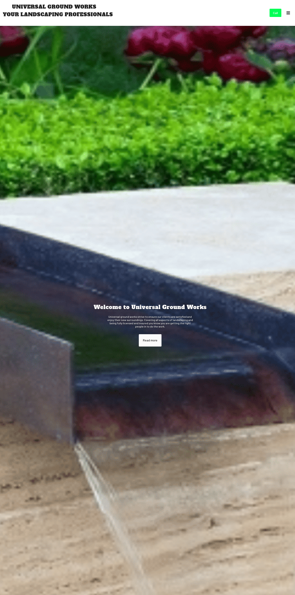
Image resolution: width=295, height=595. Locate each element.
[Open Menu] (288, 13)
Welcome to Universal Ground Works (150, 307)
